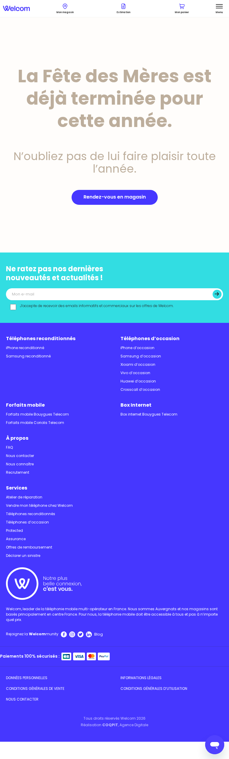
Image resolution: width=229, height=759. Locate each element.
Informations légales (141, 677)
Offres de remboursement (29, 547)
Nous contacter (20, 455)
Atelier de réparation (24, 497)
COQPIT (110, 724)
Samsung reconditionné (28, 356)
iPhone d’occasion (137, 347)
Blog (98, 634)
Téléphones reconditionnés (40, 338)
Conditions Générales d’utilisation (153, 688)
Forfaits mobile (25, 405)
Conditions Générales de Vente (35, 688)
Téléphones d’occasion (150, 338)
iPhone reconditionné (25, 347)
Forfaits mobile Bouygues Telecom (37, 414)
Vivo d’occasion (135, 372)
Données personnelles (26, 677)
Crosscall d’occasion (140, 389)
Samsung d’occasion (140, 356)
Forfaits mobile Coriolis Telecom (35, 422)
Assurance (16, 538)
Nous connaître (20, 464)
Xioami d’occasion (137, 364)
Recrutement (17, 472)
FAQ (9, 447)
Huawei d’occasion (138, 381)
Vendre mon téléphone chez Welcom (39, 505)
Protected (14, 530)
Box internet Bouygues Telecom (148, 414)
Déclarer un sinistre (23, 555)
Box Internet (135, 405)
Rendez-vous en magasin (114, 196)
